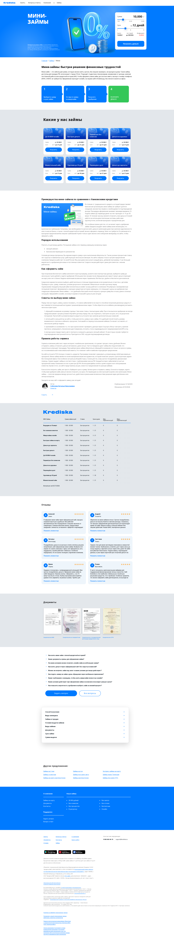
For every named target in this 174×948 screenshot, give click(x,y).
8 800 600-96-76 (108, 839)
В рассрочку (73, 809)
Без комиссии (73, 803)
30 (143, 29)
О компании (75, 836)
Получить (130, 44)
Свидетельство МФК (48, 637)
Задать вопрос (61, 693)
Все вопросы (90, 693)
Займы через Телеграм (111, 775)
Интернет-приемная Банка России (52, 884)
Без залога (105, 800)
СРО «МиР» (68, 876)
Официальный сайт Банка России (52, 883)
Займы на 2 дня (48, 771)
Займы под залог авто (81, 775)
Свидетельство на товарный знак (71, 637)
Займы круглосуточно (81, 778)
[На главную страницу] (9, 3)
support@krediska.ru (122, 839)
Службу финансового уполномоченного (71, 887)
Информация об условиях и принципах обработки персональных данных (68, 899)
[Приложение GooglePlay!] (50, 852)
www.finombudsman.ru (80, 893)
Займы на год (78, 771)
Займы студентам (49, 775)
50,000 (142, 21)
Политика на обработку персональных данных (56, 912)
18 (130, 29)
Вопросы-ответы (34, 3)
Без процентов (74, 806)
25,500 (130, 21)
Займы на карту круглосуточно (54, 778)
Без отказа (105, 803)
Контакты (46, 806)
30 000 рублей (73, 800)
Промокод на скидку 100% (35, 44)
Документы (47, 803)
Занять (22, 3)
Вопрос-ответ (48, 822)
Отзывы (46, 843)
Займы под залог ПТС (110, 778)
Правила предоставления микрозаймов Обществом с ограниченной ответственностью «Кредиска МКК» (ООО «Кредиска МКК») (57, 923)
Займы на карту (49, 800)
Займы (59, 3)
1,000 (118, 21)
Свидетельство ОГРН (108, 637)
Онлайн (104, 809)
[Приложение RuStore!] (78, 852)
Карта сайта (75, 840)
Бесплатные (106, 806)
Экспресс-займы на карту (112, 771)
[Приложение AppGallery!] (64, 852)
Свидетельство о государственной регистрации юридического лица (91, 638)
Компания (47, 3)
